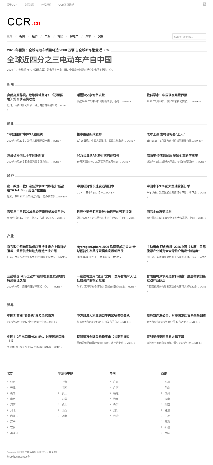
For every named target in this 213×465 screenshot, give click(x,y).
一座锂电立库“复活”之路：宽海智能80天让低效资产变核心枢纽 (106, 278)
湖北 (64, 404)
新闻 (22, 36)
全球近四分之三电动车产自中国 (59, 59)
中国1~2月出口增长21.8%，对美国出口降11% (35, 338)
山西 (13, 399)
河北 (13, 410)
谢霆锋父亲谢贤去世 (91, 95)
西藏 (167, 433)
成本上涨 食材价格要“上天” (166, 134)
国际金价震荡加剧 (159, 211)
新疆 (167, 427)
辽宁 (13, 421)
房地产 (74, 36)
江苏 (64, 387)
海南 (116, 399)
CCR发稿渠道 (66, 4)
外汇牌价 (46, 4)
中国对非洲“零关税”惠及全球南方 (30, 315)
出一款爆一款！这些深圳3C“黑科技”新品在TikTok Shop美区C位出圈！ (35, 188)
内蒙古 (14, 416)
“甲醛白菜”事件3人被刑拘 (25, 134)
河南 (13, 404)
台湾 (116, 416)
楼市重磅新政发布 (89, 134)
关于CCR (12, 4)
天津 (13, 387)
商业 (60, 36)
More (127, 101)
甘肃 (167, 410)
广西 (116, 387)
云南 (167, 399)
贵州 (167, 393)
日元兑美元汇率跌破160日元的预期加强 (104, 211)
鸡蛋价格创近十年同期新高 (26, 155)
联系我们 (53, 452)
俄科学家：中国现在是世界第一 (168, 95)
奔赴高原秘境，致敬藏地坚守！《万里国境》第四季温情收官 (35, 97)
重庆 (167, 387)
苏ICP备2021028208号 (18, 456)
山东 (13, 393)
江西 (64, 410)
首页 (9, 36)
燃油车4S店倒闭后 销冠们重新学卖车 (172, 155)
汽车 (88, 36)
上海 (64, 382)
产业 (47, 36)
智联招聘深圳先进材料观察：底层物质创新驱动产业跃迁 (176, 278)
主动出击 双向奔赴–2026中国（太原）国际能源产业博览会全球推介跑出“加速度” (176, 248)
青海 (167, 421)
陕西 (167, 404)
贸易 (101, 36)
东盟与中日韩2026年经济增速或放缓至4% (36, 211)
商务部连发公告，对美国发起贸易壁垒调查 (176, 315)
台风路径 (29, 4)
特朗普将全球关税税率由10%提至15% (103, 336)
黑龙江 (14, 433)
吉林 (13, 427)
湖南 (64, 416)
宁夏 (167, 416)
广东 (116, 382)
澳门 (116, 410)
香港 (116, 404)
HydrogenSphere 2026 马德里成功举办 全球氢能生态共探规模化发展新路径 (106, 248)
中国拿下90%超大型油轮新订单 (168, 186)
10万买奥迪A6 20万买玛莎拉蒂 (98, 155)
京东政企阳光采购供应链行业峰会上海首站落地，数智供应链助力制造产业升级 (36, 248)
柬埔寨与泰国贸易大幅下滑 (165, 336)
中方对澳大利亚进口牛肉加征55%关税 (103, 315)
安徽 (64, 399)
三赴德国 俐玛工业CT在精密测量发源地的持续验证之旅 (36, 278)
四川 (167, 382)
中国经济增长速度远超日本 (95, 186)
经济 (34, 36)
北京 (13, 382)
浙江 (64, 393)
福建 (116, 393)
